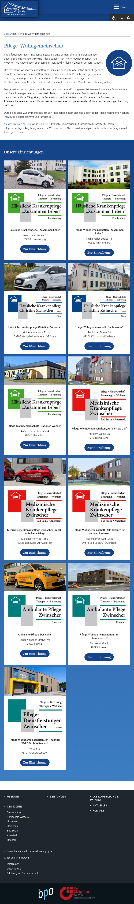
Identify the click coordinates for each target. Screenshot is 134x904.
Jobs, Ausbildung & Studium (104, 798)
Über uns (13, 796)
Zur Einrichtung (35, 249)
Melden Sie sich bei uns (17, 124)
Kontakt (98, 810)
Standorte (14, 806)
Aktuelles (100, 805)
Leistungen (10, 33)
